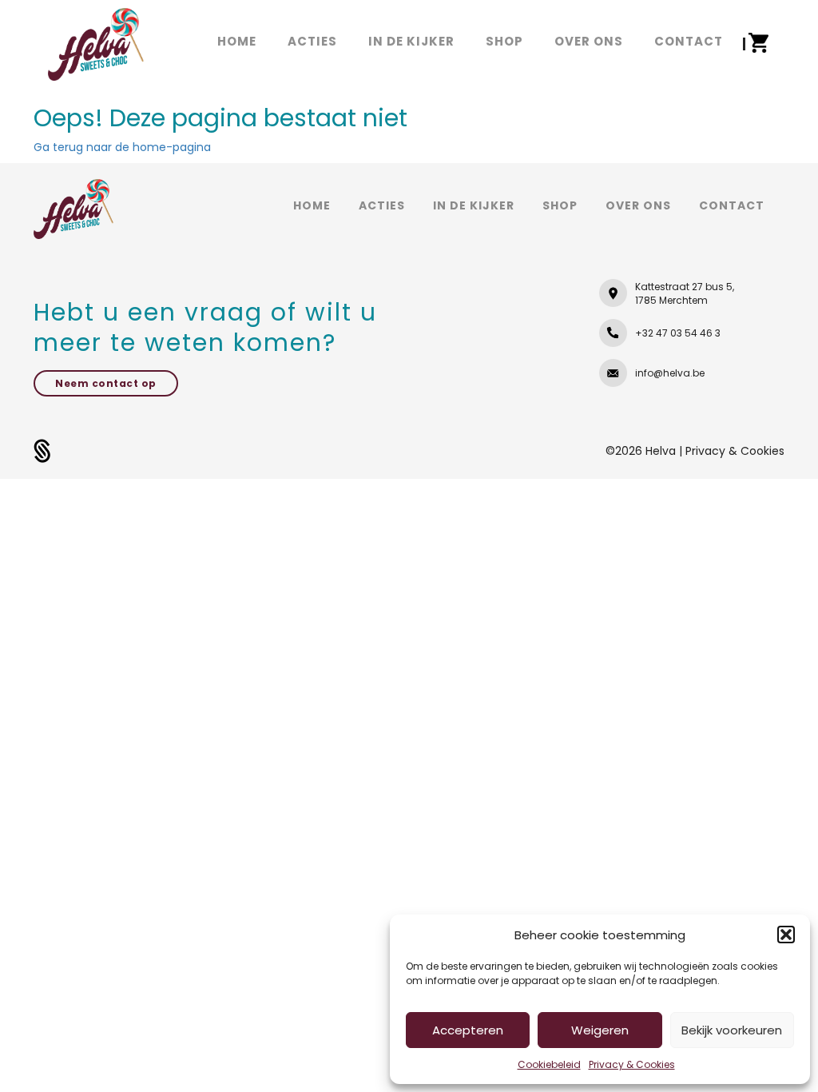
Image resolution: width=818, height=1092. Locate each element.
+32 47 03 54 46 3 (678, 333)
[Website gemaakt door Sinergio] (42, 450)
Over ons (638, 205)
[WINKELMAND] (758, 43)
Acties (382, 205)
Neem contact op (106, 383)
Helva (662, 451)
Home (312, 205)
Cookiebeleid (549, 1064)
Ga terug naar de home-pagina (122, 147)
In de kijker (473, 205)
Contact (731, 205)
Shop (560, 205)
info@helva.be (670, 373)
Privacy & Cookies (632, 1064)
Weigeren (600, 1030)
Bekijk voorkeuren (731, 1030)
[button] (786, 935)
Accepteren (467, 1030)
